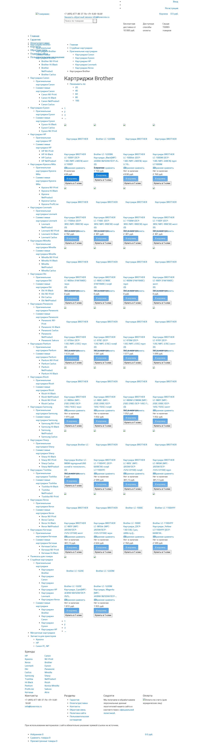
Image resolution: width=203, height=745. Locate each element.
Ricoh (47, 682)
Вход (175, 1)
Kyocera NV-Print (49, 187)
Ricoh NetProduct (50, 397)
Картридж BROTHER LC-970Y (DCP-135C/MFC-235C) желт (164, 340)
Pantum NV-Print (49, 360)
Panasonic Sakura (50, 340)
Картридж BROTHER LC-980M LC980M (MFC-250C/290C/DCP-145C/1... (136, 400)
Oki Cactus (46, 297)
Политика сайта (78, 713)
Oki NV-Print (47, 294)
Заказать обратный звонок (78, 17)
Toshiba (29, 679)
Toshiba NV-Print (50, 496)
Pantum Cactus (48, 363)
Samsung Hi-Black (50, 426)
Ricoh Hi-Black (48, 393)
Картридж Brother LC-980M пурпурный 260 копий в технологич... (75, 463)
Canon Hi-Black (48, 97)
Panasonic (50, 669)
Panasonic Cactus (49, 330)
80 (76, 97)
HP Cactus (46, 157)
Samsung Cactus (49, 436)
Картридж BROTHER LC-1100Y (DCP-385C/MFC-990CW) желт (165, 220)
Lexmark (29, 665)
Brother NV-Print (49, 61)
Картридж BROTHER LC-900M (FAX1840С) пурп (134, 280)
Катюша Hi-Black (49, 553)
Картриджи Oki (38, 274)
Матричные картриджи (42, 632)
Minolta (48, 672)
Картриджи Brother (40, 44)
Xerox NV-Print (48, 516)
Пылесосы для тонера (41, 556)
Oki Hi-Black (47, 290)
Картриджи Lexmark (41, 207)
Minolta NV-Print (49, 257)
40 (76, 90)
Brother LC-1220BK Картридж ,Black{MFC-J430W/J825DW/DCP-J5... (106, 157)
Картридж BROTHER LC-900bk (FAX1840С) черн (75, 280)
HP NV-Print (47, 151)
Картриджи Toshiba (40, 470)
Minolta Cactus (48, 270)
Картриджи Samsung (41, 407)
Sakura (48, 689)
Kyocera (40, 639)
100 (77, 100)
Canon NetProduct (50, 101)
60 (76, 94)
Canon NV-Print (49, 94)
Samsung (29, 675)
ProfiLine (29, 689)
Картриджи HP (38, 134)
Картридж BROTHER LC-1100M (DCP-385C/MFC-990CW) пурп (135, 220)
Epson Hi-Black (48, 124)
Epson (48, 665)
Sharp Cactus (47, 463)
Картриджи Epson (39, 107)
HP (37, 642)
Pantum (29, 685)
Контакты (75, 706)
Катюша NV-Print (50, 549)
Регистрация (171, 8)
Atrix (47, 692)
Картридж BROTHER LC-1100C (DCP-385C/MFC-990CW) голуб (106, 220)
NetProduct (50, 679)
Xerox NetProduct (50, 526)
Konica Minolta (52, 685)
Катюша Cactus (49, 546)
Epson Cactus (48, 127)
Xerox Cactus (47, 519)
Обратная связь (78, 709)
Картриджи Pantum (40, 343)
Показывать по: (78, 84)
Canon (48, 655)
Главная (34, 36)
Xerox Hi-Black (48, 523)
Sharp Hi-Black (48, 456)
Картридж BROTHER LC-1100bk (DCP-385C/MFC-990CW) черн (76, 220)
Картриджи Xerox (39, 500)
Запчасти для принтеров (43, 636)
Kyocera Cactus (48, 201)
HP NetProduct (48, 161)
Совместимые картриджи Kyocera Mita (46, 181)
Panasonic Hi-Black (50, 327)
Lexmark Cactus (49, 237)
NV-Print (49, 659)
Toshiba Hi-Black (49, 486)
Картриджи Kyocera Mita (43, 164)
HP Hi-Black (47, 154)
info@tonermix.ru (101, 17)
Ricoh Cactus (47, 403)
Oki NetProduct (48, 300)
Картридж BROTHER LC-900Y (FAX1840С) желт (163, 280)
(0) (65, 167)
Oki (26, 669)
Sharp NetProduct (50, 466)
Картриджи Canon (39, 78)
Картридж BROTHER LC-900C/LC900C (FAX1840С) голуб (104, 280)
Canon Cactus (48, 104)
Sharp (47, 675)
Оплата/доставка (79, 703)
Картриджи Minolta (40, 240)
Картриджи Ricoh (39, 377)
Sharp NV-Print (48, 460)
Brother (48, 662)
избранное (69, 168)
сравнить (80, 168)
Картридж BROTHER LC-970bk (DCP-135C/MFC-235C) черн (75, 340)
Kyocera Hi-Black (49, 191)
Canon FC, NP (42, 646)
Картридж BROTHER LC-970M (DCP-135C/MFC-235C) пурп (134, 340)
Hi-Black (29, 682)
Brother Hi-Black (49, 64)
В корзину (72, 178)
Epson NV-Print (49, 131)
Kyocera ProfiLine (50, 204)
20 (76, 87)
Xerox (28, 662)
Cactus (28, 672)
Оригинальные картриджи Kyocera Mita (46, 171)
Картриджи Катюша (40, 529)
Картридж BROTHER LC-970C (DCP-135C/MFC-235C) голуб (105, 340)
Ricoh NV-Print (48, 400)
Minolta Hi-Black (49, 260)
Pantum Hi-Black (49, 373)
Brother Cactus (48, 74)
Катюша (29, 692)
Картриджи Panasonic (41, 304)
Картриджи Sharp (39, 440)
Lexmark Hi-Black (50, 234)
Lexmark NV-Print (50, 230)
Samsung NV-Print (50, 423)
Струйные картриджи (41, 559)
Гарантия (35, 39)
